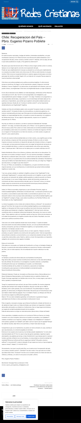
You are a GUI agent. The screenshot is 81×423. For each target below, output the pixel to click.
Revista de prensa (10, 31)
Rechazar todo (20, 416)
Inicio (3, 31)
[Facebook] (2, 1)
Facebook (6, 1)
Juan (5, 44)
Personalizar (10, 416)
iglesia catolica (19, 31)
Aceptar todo (31, 416)
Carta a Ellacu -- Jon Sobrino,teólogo (11, 385)
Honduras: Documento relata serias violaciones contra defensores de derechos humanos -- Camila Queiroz (41, 386)
